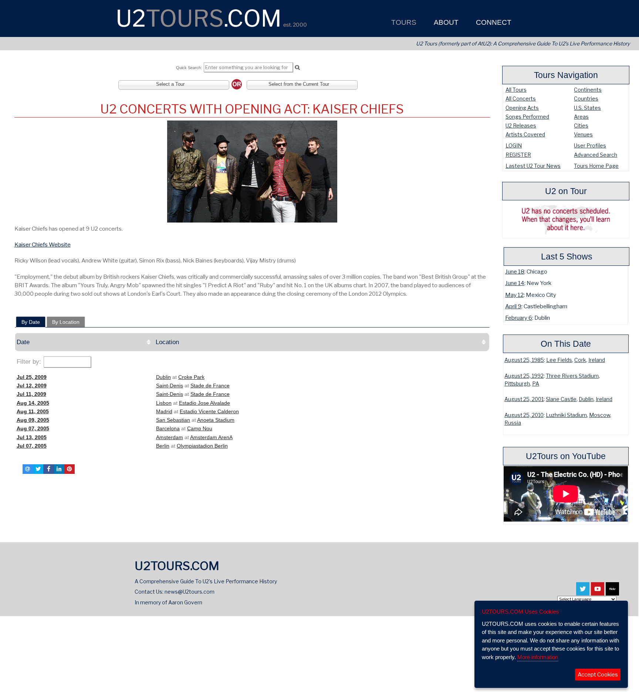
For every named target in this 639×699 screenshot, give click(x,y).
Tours (402, 22)
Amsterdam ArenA (211, 437)
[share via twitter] (38, 469)
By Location (66, 322)
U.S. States (587, 108)
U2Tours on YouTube (566, 456)
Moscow (599, 415)
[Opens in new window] (582, 592)
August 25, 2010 (524, 415)
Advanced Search (595, 155)
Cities (581, 125)
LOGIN (514, 145)
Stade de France (210, 385)
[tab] (30, 322)
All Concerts (521, 98)
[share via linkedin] (59, 469)
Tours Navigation (566, 75)
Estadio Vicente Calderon (209, 411)
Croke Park (191, 377)
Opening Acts (522, 108)
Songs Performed (527, 116)
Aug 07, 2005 (33, 428)
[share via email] (28, 469)
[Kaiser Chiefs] (252, 172)
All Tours (516, 89)
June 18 (514, 271)
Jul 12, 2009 (32, 385)
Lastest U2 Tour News (533, 166)
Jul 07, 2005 (32, 446)
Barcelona (168, 428)
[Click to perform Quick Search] (297, 67)
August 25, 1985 (524, 360)
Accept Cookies (598, 674)
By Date (30, 322)
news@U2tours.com (189, 591)
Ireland (596, 360)
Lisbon (164, 403)
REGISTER (518, 155)
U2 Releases (521, 125)
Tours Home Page (596, 166)
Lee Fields (559, 360)
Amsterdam (169, 437)
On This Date (566, 344)
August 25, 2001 (524, 399)
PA (535, 384)
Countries (586, 98)
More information (537, 657)
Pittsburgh (517, 384)
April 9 (513, 306)
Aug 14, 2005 (33, 403)
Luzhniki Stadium (566, 415)
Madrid (164, 411)
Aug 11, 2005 (33, 411)
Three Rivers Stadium (572, 376)
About (445, 22)
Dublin (586, 399)
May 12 (514, 294)
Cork (580, 360)
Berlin (162, 446)
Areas (581, 116)
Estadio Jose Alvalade (204, 403)
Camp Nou (199, 428)
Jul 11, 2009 (31, 394)
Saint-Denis (169, 385)
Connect (492, 22)
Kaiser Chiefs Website (42, 244)
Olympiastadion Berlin (202, 446)
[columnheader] (84, 342)
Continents (588, 89)
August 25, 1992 (524, 376)
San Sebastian (173, 420)
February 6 (518, 317)
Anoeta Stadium (215, 420)
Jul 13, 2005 (32, 437)
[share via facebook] (48, 469)
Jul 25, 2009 (32, 377)
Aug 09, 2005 (33, 420)
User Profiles (590, 145)
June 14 (514, 282)
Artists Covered (525, 134)
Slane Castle (561, 399)
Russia (512, 423)
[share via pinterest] (69, 469)
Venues (583, 134)
